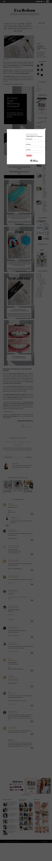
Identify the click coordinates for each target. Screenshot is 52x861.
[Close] (45, 129)
